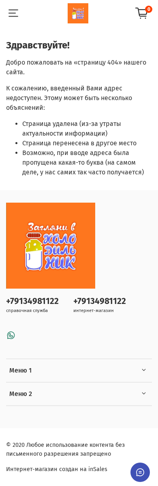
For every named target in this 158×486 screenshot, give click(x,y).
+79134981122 (32, 301)
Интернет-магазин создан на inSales (56, 469)
